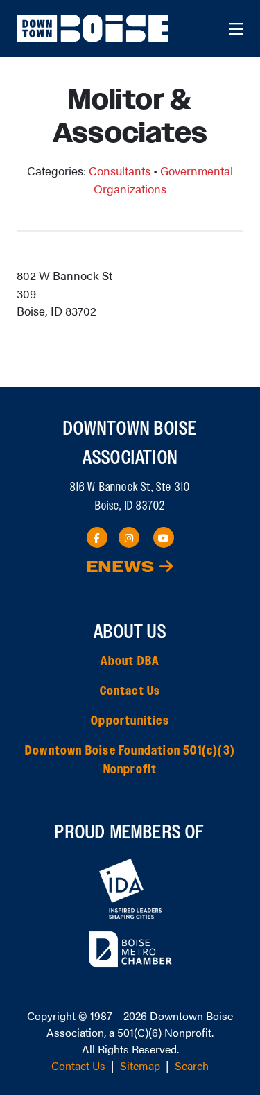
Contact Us (130, 691)
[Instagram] (129, 537)
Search (192, 1066)
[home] (94, 28)
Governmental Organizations (163, 179)
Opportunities (130, 721)
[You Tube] (163, 537)
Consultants (119, 170)
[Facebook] (97, 537)
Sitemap (140, 1066)
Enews (123, 568)
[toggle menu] (236, 28)
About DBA (130, 661)
